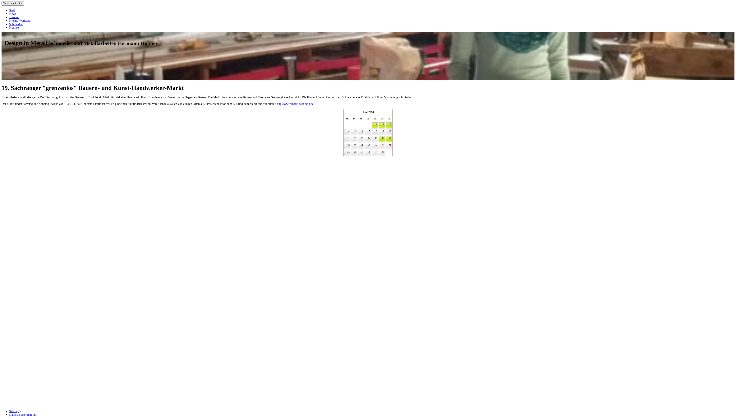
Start (12, 10)
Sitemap (14, 411)
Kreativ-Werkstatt (19, 20)
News (12, 13)
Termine (14, 17)
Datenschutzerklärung (22, 414)
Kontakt (14, 27)
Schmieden (16, 24)
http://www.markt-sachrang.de (295, 103)
